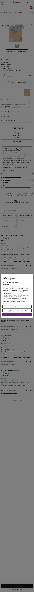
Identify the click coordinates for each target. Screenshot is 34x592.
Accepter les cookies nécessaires (17, 311)
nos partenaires (12, 287)
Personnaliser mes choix (17, 307)
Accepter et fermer (17, 314)
